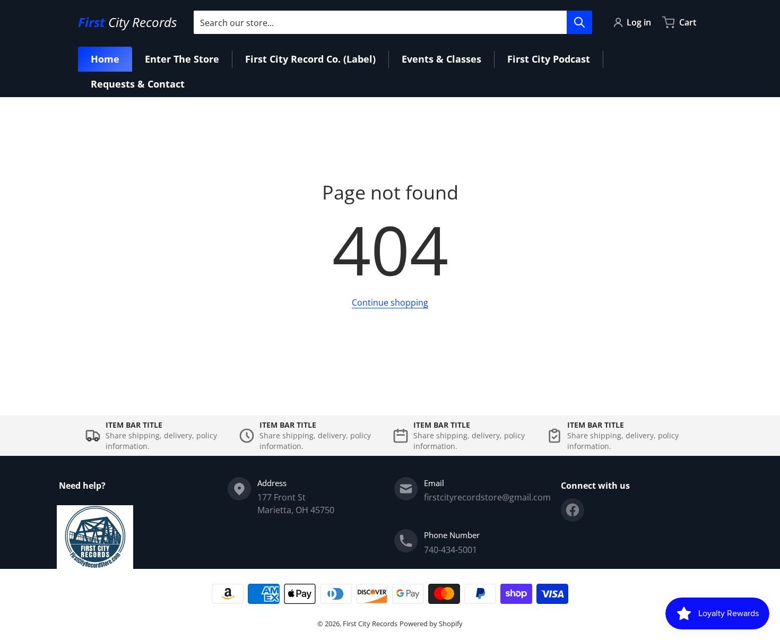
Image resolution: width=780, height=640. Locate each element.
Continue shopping (390, 302)
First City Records (370, 623)
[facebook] (572, 510)
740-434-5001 (450, 550)
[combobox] (393, 22)
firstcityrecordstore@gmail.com (487, 497)
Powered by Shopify (431, 623)
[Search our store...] (579, 22)
